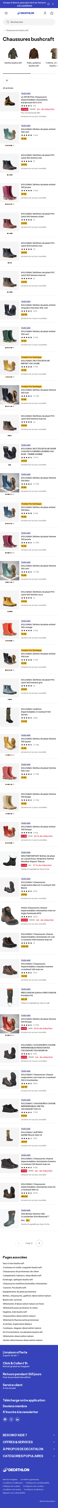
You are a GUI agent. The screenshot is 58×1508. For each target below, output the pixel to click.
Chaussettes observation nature (19, 1316)
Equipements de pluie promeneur (19, 1291)
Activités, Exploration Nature (17, 1324)
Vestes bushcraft (13, 63)
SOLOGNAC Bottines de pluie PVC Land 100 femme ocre (38, 593)
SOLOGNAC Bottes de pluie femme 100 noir (38, 391)
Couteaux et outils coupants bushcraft (22, 1267)
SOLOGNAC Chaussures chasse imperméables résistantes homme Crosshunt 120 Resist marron (38, 1161)
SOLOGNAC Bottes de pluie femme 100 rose (38, 769)
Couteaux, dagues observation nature (22, 1328)
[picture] (9, 101)
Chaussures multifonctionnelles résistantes (25, 1283)
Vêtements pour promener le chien (20, 1308)
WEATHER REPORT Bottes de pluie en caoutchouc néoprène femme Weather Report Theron (38, 859)
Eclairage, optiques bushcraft (18, 1279)
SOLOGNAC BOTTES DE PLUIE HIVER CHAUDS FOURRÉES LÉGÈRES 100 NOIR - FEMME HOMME (38, 451)
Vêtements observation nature (18, 1336)
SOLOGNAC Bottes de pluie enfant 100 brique (38, 828)
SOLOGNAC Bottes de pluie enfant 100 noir (38, 655)
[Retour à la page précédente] (18, 1243)
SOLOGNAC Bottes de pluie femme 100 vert (38, 567)
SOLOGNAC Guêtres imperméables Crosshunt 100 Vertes (36, 712)
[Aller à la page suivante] (39, 1243)
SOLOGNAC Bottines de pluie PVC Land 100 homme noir (38, 244)
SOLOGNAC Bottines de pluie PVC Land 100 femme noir (38, 156)
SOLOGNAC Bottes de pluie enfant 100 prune (38, 185)
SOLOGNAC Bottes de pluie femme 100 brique (38, 1020)
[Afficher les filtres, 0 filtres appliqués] (7, 80)
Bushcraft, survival (12, 1300)
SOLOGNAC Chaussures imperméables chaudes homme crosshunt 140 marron (37, 966)
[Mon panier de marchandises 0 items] (51, 13)
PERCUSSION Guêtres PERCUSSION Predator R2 (38, 994)
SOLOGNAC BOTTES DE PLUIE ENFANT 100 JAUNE (35, 362)
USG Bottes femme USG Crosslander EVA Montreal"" (35, 1215)
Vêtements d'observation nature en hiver (23, 1304)
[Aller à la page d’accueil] (25, 13)
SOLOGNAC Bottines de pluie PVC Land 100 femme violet (38, 215)
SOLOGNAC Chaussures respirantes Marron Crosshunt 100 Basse (38, 885)
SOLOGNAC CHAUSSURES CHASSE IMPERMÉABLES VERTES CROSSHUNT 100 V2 (38, 1106)
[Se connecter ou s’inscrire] (45, 13)
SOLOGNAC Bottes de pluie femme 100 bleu (38, 479)
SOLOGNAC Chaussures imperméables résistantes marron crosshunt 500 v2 (38, 1187)
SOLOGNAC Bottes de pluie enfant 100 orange (38, 625)
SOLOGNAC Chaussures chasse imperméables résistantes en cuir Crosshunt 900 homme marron (38, 937)
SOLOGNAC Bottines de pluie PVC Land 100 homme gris (38, 681)
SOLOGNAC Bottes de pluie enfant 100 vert (38, 130)
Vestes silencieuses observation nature (23, 1340)
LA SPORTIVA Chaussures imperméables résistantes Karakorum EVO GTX (34, 100)
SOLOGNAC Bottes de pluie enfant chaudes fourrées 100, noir (38, 306)
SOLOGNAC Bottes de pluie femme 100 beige (38, 795)
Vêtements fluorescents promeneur (21, 1320)
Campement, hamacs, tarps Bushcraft (22, 1275)
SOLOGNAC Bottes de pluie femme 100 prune (38, 537)
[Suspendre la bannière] (48, 4)
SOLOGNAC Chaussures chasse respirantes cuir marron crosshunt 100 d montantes (38, 1077)
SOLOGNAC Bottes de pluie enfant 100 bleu (38, 508)
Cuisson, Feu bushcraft (14, 1287)
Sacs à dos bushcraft (13, 1263)
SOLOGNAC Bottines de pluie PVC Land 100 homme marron (38, 417)
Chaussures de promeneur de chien (21, 1271)
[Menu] (6, 13)
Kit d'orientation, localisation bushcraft (23, 1332)
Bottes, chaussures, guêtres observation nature (27, 1296)
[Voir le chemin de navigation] (4, 30)
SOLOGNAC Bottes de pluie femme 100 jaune (38, 740)
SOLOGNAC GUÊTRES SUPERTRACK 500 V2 (32, 1133)
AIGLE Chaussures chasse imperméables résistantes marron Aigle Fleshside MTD (38, 910)
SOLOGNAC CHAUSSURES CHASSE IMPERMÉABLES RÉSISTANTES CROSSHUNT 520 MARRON (38, 1048)
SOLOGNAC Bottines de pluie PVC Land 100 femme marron (38, 273)
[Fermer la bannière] (53, 4)
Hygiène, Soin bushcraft (15, 1312)
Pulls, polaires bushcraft (34, 64)
